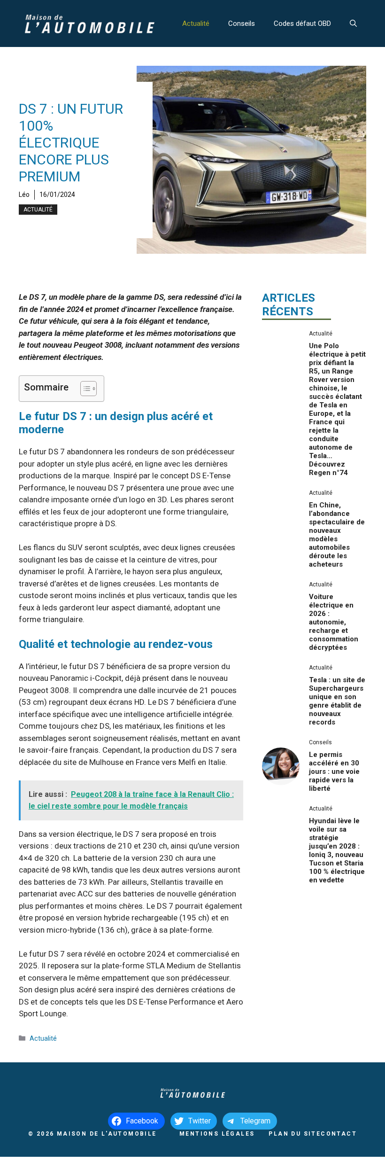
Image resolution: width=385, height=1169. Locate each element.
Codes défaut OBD (302, 23)
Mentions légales (216, 1133)
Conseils (241, 23)
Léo (24, 194)
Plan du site (295, 1133)
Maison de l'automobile (107, 1133)
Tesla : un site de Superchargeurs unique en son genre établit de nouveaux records (337, 701)
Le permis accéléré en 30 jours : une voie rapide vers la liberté (334, 771)
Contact (339, 1133)
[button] (353, 23)
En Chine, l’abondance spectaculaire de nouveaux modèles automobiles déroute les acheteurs (337, 535)
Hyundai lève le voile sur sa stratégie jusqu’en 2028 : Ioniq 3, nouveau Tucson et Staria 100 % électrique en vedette (337, 850)
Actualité (195, 23)
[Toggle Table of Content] (83, 389)
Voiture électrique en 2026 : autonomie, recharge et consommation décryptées (333, 622)
